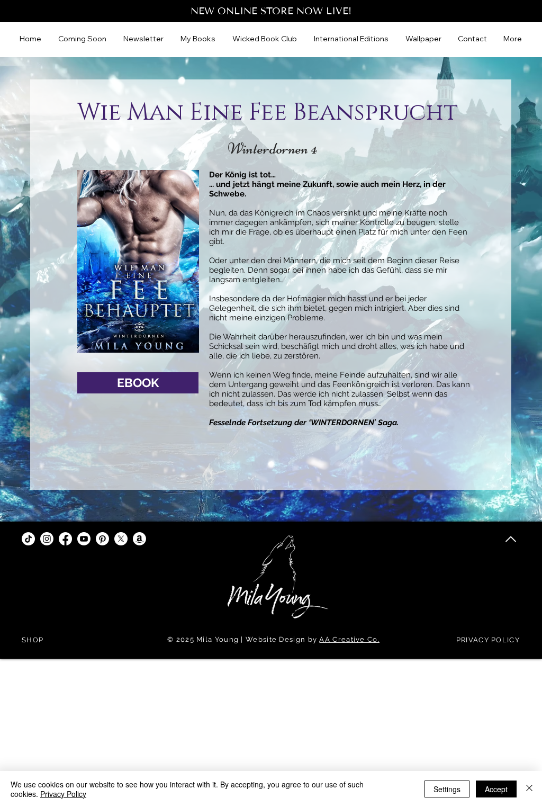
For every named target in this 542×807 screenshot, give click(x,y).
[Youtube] (84, 538)
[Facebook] (65, 538)
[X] (121, 538)
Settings (446, 789)
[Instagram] (46, 538)
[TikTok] (28, 538)
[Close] (529, 789)
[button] (352, 39)
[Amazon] (139, 538)
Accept (496, 789)
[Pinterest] (102, 538)
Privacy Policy (63, 793)
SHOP (32, 640)
